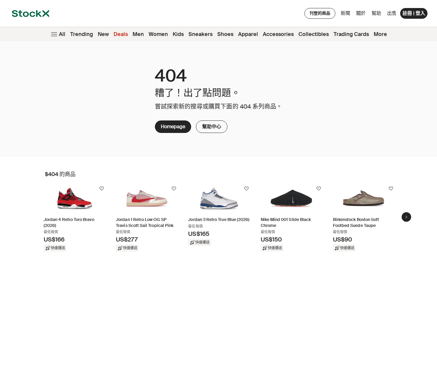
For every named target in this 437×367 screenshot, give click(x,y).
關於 (362, 14)
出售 (392, 13)
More (380, 34)
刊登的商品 (319, 13)
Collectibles (313, 34)
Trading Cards (351, 34)
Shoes (225, 34)
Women (158, 34)
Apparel (248, 34)
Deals (121, 34)
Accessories (278, 34)
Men (138, 34)
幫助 (376, 13)
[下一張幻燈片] (406, 217)
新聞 (345, 13)
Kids (178, 34)
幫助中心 (211, 125)
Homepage (173, 126)
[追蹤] (102, 189)
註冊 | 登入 (414, 13)
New (103, 34)
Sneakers (200, 34)
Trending (81, 34)
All (62, 34)
